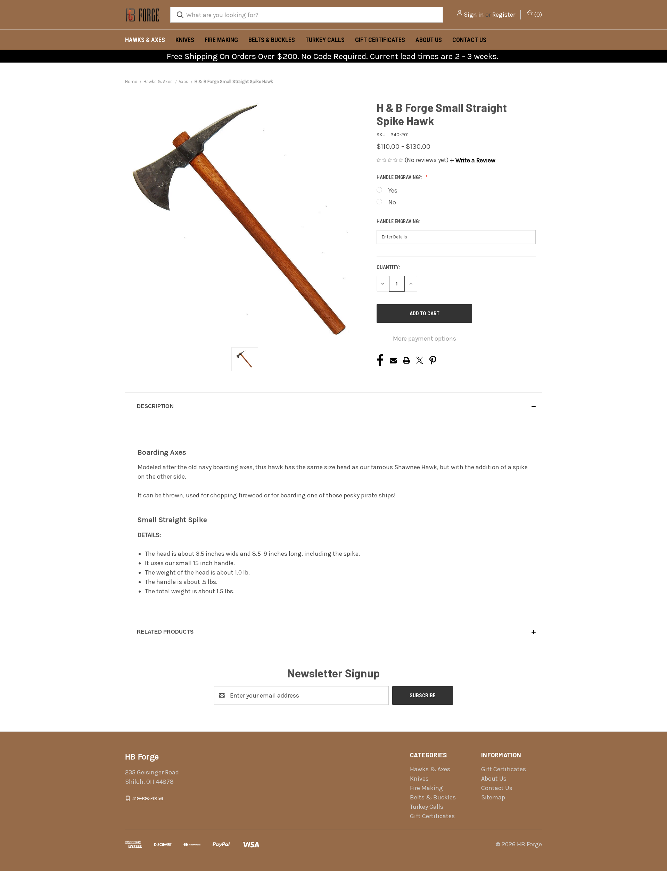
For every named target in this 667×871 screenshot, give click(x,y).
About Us (428, 39)
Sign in (474, 14)
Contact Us (469, 39)
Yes (392, 190)
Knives (184, 39)
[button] (472, 160)
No (392, 202)
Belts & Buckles (271, 39)
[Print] (406, 360)
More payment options (424, 338)
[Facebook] (380, 360)
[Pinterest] (432, 360)
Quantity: (388, 267)
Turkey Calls (325, 39)
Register (503, 14)
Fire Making (221, 39)
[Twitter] (419, 360)
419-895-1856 (147, 798)
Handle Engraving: (399, 221)
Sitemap (493, 797)
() (537, 14)
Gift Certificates (380, 39)
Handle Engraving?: (400, 177)
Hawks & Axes (145, 39)
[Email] (393, 360)
